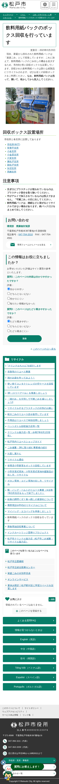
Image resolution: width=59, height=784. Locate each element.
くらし (22, 15)
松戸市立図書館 (16, 561)
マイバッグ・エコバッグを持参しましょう (29, 511)
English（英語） (28, 639)
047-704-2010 (25, 234)
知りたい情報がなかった (22, 303)
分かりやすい (17, 289)
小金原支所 (13, 154)
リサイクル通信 (15, 459)
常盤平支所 (13, 148)
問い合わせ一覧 (16, 773)
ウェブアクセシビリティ (13, 711)
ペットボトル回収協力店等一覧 (23, 426)
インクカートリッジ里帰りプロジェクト (28, 532)
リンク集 (27, 715)
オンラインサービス (18, 579)
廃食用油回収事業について (21, 526)
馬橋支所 (11, 172)
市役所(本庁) (13, 144)
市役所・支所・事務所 (19, 760)
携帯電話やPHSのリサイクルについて (27, 505)
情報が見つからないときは (28, 630)
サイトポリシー (32, 708)
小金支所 (11, 151)
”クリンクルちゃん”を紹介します (24, 366)
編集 (53, 599)
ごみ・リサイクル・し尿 (42, 15)
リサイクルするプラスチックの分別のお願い (30, 408)
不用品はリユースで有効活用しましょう (28, 420)
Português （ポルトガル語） (28, 687)
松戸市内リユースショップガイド (24, 441)
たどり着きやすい (19, 321)
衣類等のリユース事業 (18, 371)
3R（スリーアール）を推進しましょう (27, 393)
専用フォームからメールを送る (31, 245)
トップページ (8, 15)
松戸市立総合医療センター (21, 567)
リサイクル (7, 18)
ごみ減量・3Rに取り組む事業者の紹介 (27, 447)
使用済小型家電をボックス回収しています (29, 465)
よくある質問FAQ (26, 620)
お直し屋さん (14, 453)
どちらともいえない (20, 294)
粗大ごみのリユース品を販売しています (28, 414)
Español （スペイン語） (28, 677)
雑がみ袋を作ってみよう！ (21, 378)
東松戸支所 (13, 161)
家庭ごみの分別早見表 (19, 573)
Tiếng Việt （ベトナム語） (28, 668)
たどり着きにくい (19, 331)
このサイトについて (11, 708)
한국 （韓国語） (28, 658)
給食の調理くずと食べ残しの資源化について (30, 499)
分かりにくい (17, 299)
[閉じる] (3, 762)
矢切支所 (11, 168)
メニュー (54, 7)
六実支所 (11, 158)
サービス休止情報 (10, 715)
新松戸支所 (13, 165)
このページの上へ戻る (44, 349)
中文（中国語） (29, 649)
